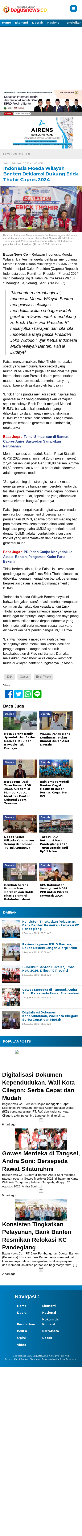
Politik (27, 153)
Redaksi (25, 1359)
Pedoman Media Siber (53, 1359)
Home (6, 22)
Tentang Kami (12, 1359)
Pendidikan (26, 1324)
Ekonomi (21, 22)
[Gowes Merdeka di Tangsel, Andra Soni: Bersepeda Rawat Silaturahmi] (41, 1139)
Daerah (37, 22)
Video (21, 1345)
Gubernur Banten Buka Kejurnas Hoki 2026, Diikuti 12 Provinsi (48, 969)
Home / (8, 153)
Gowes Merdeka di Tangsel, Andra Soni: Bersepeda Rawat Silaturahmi (50, 991)
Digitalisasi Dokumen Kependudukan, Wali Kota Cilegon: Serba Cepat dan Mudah (50, 1016)
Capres (24, 676)
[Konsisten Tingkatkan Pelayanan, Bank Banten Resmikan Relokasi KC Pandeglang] (41, 1210)
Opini (21, 1338)
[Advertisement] (41, 58)
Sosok (47, 1338)
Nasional (53, 22)
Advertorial (71, 1359)
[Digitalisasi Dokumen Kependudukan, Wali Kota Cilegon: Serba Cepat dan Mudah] (41, 1060)
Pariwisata (50, 1331)
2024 (9, 676)
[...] (63, 1115)
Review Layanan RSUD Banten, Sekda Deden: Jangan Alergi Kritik (49, 946)
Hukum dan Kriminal (51, 1321)
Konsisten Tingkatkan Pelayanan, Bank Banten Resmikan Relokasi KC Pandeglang (50, 925)
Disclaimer (35, 1359)
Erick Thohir (43, 676)
